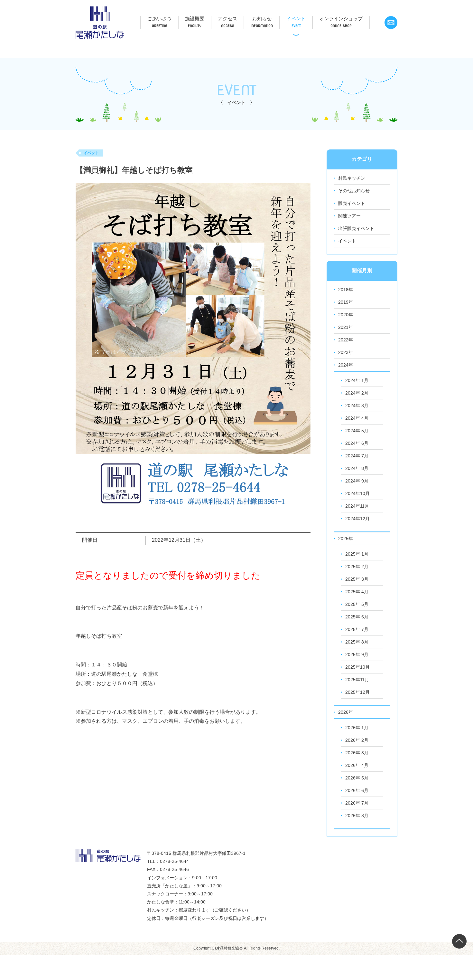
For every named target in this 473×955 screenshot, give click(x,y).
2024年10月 (357, 493)
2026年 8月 (356, 815)
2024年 (345, 365)
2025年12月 (357, 692)
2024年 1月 (356, 380)
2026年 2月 (356, 740)
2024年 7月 (356, 455)
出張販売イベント (356, 228)
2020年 (345, 314)
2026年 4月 (356, 765)
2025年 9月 (356, 654)
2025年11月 (357, 679)
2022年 (345, 339)
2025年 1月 (356, 554)
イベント (296, 18)
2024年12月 (357, 518)
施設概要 (194, 18)
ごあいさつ (159, 18)
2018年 (345, 289)
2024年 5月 (356, 430)
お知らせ (262, 18)
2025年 (345, 538)
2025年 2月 (356, 566)
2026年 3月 (356, 752)
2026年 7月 (356, 803)
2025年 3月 (356, 579)
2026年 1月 (356, 727)
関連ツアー (349, 215)
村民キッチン (351, 178)
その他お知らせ (354, 190)
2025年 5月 (356, 604)
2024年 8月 (356, 468)
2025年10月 (357, 667)
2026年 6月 (356, 790)
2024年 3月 (356, 405)
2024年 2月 (356, 393)
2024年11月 (357, 506)
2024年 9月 (356, 480)
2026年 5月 (356, 777)
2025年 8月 (356, 642)
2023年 (345, 352)
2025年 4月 (356, 591)
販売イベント (351, 203)
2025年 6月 (356, 616)
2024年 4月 (356, 418)
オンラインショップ (341, 18)
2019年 (345, 302)
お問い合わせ (391, 22)
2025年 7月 (356, 629)
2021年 (345, 327)
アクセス (227, 18)
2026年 (345, 712)
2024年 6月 (356, 443)
